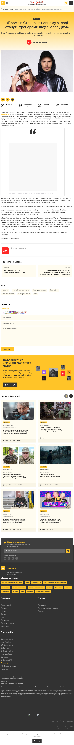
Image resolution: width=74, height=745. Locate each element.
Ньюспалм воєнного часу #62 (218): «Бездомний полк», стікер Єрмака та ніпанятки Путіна (50, 520)
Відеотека (4, 657)
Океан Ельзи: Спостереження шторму (55, 582)
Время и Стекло (8, 294)
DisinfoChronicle (7, 651)
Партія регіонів (36, 582)
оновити (5, 309)
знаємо (5, 114)
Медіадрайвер (6, 654)
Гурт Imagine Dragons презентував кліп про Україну (50, 475)
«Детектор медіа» (10, 682)
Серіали (4, 608)
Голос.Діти (54, 290)
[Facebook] (3, 100)
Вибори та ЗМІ (6, 660)
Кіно (2, 617)
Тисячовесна (5, 591)
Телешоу (4, 614)
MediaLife (6, 9)
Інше (11, 9)
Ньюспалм (5, 669)
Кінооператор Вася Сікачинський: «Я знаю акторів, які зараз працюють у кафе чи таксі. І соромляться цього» (15, 431)
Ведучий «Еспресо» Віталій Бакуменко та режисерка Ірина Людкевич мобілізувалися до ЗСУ (14, 476)
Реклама (41, 611)
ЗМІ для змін (6, 648)
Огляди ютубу (6, 605)
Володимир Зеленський (43, 591)
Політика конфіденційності (48, 608)
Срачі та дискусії (7, 623)
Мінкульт (15, 591)
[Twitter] (8, 100)
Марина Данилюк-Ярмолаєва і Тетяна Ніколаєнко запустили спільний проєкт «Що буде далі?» (51, 429)
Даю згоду (37, 741)
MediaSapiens (6, 642)
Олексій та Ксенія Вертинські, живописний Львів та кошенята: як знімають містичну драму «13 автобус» (55, 272)
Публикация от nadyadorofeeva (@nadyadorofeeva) (25, 193)
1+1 (35, 294)
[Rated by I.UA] (32, 715)
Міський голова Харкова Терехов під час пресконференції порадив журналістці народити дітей (14, 520)
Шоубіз (3, 611)
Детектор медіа (40, 42)
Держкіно (30, 591)
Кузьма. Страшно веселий (36, 587)
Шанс (27, 582)
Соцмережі (5, 620)
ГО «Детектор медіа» (9, 666)
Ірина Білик (58, 587)
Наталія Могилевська (21, 290)
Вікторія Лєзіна (24, 294)
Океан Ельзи (5, 587)
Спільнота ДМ (11, 385)
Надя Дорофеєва (39, 290)
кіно (22, 591)
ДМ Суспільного (7, 645)
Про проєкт (42, 605)
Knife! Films (68, 587)
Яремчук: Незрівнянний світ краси (12, 582)
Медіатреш (5, 626)
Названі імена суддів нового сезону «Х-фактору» (14, 271)
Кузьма (49, 587)
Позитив (5, 290)
